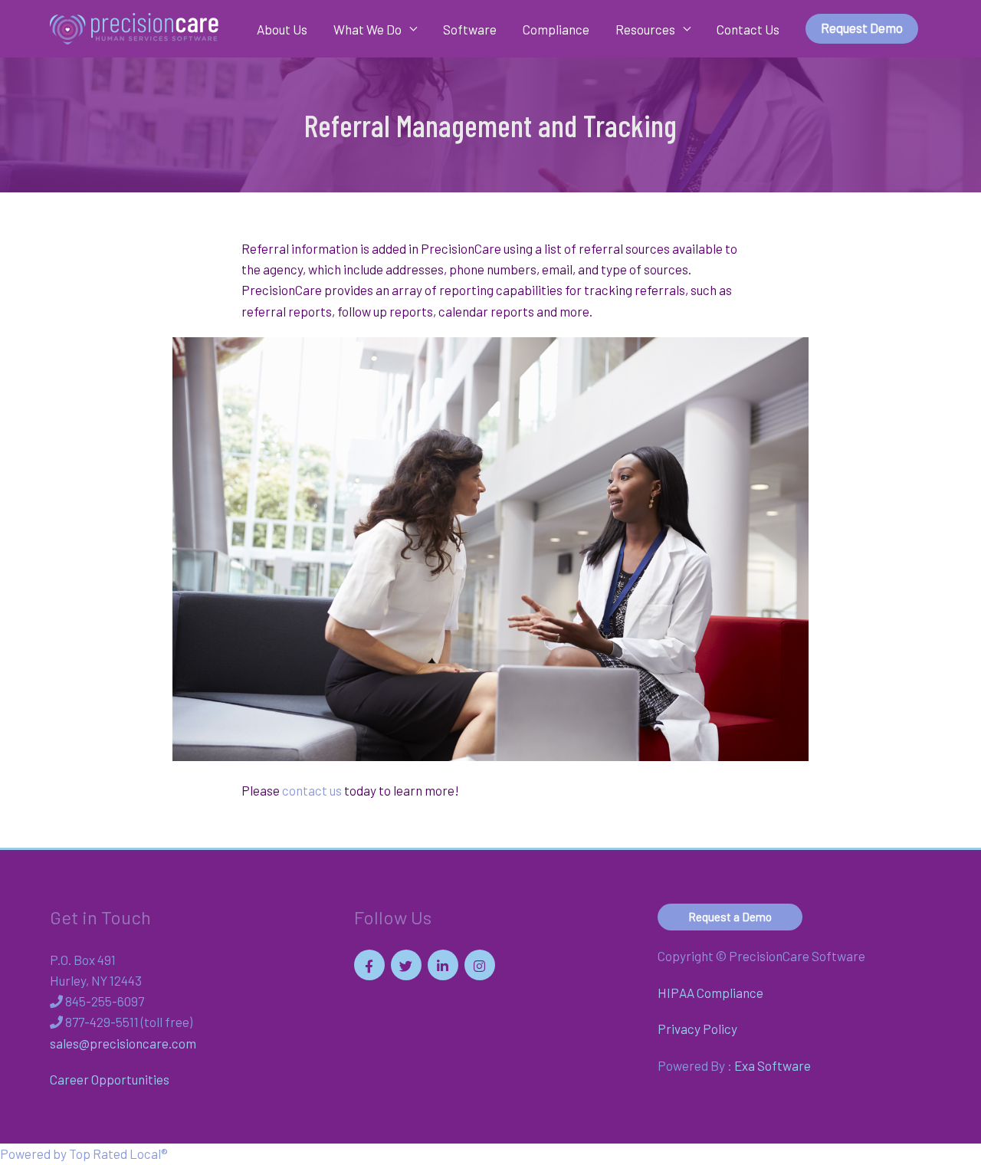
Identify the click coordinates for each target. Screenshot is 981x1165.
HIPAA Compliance (710, 992)
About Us (282, 29)
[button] (861, 29)
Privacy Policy (697, 1028)
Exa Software (772, 1065)
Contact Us (748, 29)
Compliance (556, 29)
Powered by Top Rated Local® (84, 1153)
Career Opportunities (109, 1079)
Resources (645, 29)
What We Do (367, 29)
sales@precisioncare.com (123, 1043)
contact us (312, 790)
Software (470, 29)
